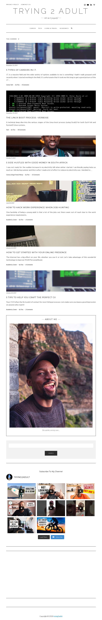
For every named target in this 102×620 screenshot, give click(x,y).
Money (21, 174)
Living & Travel (51, 28)
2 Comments (29, 219)
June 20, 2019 (10, 203)
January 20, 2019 (11, 293)
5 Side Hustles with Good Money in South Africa (37, 162)
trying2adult (57, 616)
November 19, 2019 (11, 113)
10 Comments (22, 130)
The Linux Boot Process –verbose (27, 117)
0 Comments (25, 85)
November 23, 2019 (11, 65)
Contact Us (25, 4)
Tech (40, 28)
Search (51, 453)
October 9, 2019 (10, 158)
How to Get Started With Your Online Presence (36, 252)
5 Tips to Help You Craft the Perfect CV (31, 297)
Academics (64, 28)
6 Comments (29, 264)
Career (33, 28)
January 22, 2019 (11, 248)
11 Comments (36, 174)
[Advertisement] (51, 573)
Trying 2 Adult (51, 11)
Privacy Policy (12, 4)
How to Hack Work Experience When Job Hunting (37, 207)
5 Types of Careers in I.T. (21, 70)
